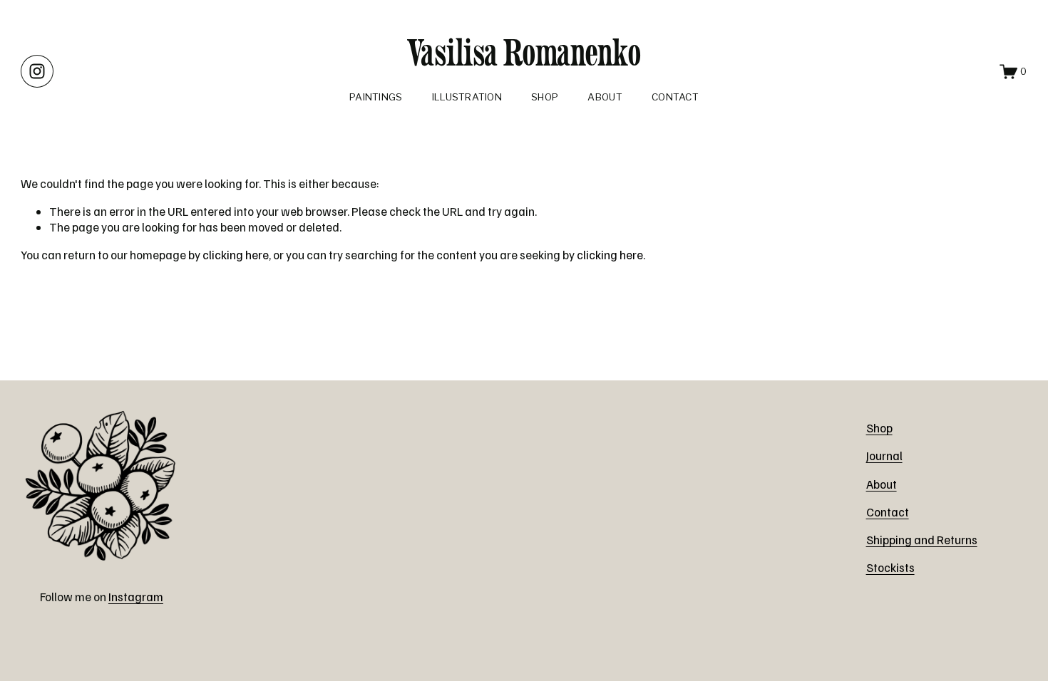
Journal (884, 455)
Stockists (890, 567)
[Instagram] (37, 71)
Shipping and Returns (921, 539)
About (604, 97)
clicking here (235, 254)
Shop (544, 97)
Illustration (467, 97)
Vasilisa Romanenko (524, 52)
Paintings (375, 97)
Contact (675, 97)
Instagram (135, 596)
